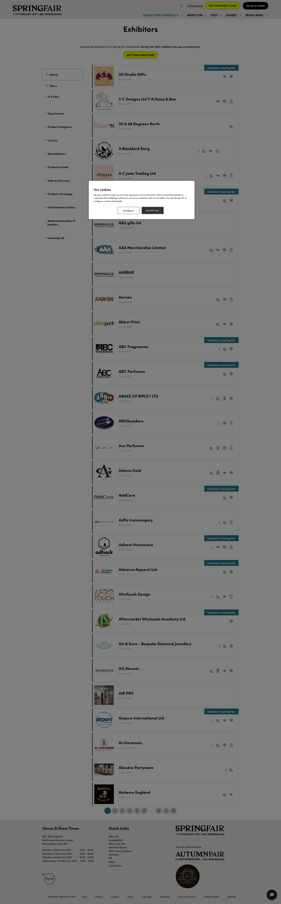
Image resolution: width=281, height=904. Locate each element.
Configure (128, 210)
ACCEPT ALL (152, 210)
